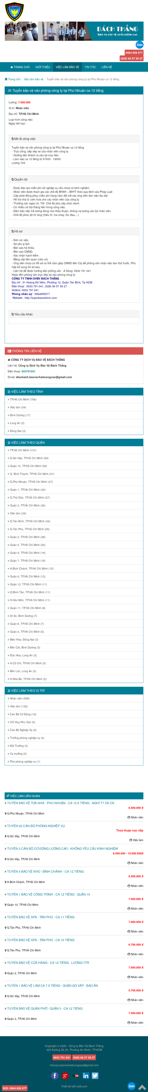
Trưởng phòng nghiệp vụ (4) (26, 738)
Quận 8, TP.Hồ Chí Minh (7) (26, 624)
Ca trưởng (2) (18, 753)
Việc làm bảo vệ (33, 79)
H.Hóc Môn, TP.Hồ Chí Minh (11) (29, 600)
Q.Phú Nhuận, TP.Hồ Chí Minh (25, 813)
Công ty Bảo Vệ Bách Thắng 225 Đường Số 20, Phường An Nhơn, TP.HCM (75, 1048)
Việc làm (138, 840)
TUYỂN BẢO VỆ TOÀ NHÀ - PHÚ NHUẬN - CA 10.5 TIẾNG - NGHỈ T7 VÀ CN (60, 803)
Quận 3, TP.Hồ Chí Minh (22, 1019)
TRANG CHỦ (21, 67)
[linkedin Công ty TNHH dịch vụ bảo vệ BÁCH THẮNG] (86, 1075)
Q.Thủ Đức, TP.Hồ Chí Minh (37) (29, 497)
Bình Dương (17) (19, 415)
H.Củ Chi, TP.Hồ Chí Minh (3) (27, 663)
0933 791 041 (61, 1057)
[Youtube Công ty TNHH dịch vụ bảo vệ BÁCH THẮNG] (75, 1075)
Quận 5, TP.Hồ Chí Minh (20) (27, 545)
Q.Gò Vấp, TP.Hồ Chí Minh (23, 836)
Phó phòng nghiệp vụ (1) (24, 761)
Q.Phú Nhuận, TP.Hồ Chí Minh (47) (31, 482)
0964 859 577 (134, 52)
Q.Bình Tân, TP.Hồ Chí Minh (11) (29, 592)
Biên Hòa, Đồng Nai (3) (23, 639)
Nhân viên (137, 817)
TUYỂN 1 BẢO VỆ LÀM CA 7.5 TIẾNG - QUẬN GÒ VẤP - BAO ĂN (52, 985)
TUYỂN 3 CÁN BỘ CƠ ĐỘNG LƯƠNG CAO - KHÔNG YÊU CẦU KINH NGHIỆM (62, 848)
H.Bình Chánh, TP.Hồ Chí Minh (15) (31, 568)
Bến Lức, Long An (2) (22, 671)
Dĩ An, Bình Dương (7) (23, 616)
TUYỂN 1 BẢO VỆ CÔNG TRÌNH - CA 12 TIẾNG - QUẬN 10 (48, 894)
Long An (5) (16, 423)
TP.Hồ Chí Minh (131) (22, 450)
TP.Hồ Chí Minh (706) (22, 399)
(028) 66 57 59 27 (132, 58)
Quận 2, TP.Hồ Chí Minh (22, 973)
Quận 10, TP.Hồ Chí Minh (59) (28, 466)
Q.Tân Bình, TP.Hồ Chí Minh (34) (29, 521)
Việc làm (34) (17, 407)
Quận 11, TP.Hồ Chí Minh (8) (27, 608)
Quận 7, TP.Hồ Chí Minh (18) (27, 560)
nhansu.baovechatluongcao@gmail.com (74, 1065)
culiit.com (81, 1086)
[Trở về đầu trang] (142, 1087)
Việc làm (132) (18, 706)
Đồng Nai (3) (17, 431)
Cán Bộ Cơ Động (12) (22, 714)
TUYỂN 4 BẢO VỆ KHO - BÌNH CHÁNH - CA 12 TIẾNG (45, 871)
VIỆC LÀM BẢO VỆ (67, 67)
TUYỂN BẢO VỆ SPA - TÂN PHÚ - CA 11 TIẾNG (40, 917)
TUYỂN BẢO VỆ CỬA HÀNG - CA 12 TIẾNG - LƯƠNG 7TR (48, 962)
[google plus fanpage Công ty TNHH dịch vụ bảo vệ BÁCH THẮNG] (65, 1075)
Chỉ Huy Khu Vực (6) (22, 722)
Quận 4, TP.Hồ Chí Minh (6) (26, 631)
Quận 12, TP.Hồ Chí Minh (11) (28, 584)
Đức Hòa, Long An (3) (23, 655)
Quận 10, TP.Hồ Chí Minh (22, 905)
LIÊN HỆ (107, 67)
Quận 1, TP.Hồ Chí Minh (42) (27, 489)
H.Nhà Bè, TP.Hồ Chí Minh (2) (28, 679)
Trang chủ (13, 79)
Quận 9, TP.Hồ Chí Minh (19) (27, 553)
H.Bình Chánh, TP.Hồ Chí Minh (26, 882)
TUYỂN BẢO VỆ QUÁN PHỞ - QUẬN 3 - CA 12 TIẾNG (44, 1008)
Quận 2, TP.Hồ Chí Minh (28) (27, 537)
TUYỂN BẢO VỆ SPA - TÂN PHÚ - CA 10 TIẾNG (40, 940)
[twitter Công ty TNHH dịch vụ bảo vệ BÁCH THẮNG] (95, 1075)
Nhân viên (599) (19, 698)
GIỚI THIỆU (42, 67)
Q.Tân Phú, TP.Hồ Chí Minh (24, 927)
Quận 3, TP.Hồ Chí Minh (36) (27, 505)
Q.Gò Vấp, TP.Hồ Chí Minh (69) (29, 458)
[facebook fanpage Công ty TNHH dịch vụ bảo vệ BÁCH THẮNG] (55, 1075)
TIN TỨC (90, 67)
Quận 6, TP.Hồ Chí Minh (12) (27, 576)
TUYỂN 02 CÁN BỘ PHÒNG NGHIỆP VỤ (36, 826)
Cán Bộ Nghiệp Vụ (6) (23, 730)
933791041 (28, 371)
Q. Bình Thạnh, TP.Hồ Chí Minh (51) (31, 474)
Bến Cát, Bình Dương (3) (24, 647)
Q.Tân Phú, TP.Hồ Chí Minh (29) (29, 529)
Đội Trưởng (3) (18, 746)
